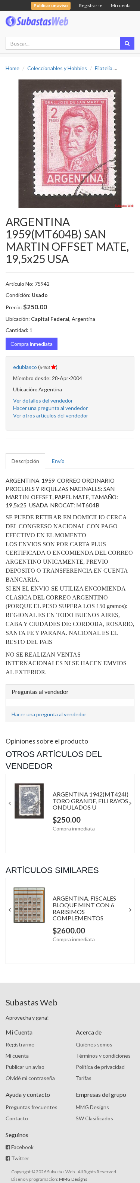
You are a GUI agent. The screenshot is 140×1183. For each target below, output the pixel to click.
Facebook (22, 1147)
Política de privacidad (100, 1067)
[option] (70, 143)
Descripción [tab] (25, 461)
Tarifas (83, 1078)
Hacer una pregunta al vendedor (50, 408)
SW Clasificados (94, 1118)
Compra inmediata (31, 344)
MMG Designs (92, 1107)
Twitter (19, 1158)
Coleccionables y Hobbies (57, 68)
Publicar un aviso (25, 1067)
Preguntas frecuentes (31, 1107)
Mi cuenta (121, 5)
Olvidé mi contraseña (30, 1078)
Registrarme (20, 1044)
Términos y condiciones (103, 1055)
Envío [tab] (58, 461)
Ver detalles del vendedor (43, 400)
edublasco (25, 367)
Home (12, 68)
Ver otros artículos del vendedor (50, 415)
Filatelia (103, 68)
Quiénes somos (94, 1044)
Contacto (17, 1118)
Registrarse (90, 5)
